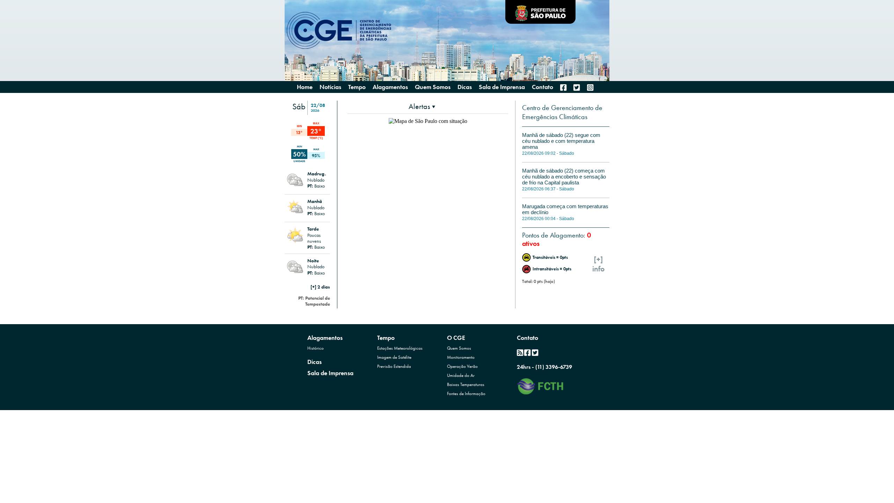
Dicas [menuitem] (464, 87)
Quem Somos (459, 348)
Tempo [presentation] (357, 87)
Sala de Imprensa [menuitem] (502, 87)
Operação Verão (462, 366)
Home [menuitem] (305, 87)
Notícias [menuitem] (330, 87)
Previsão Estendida (394, 366)
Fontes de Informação (466, 393)
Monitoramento (461, 357)
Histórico (315, 348)
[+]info (598, 264)
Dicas (314, 362)
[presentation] (422, 106)
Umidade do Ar (461, 375)
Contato (527, 338)
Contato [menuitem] (542, 87)
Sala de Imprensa (330, 373)
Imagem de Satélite (394, 357)
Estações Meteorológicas (400, 348)
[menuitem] (563, 87)
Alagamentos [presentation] (390, 87)
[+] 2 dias (320, 287)
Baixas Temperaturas (465, 384)
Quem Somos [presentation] (432, 87)
